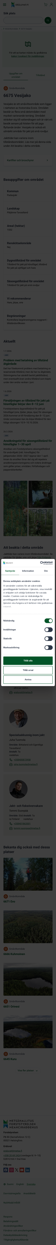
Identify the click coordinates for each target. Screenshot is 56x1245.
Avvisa (28, 679)
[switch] (49, 629)
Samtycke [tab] (10, 571)
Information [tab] (28, 571)
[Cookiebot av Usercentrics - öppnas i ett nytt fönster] (40, 563)
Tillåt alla (28, 660)
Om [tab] (46, 571)
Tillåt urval (28, 670)
